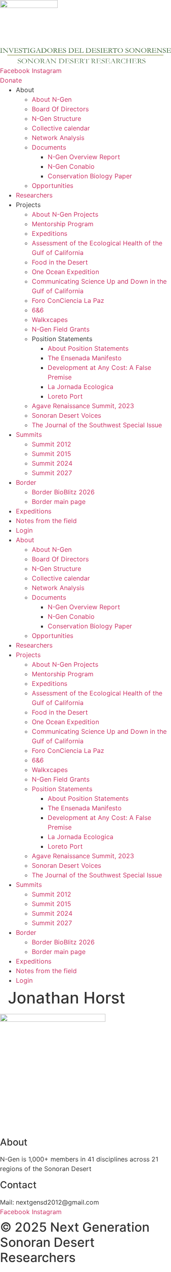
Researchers (34, 195)
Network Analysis (58, 138)
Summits (29, 434)
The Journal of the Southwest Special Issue (97, 425)
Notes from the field (46, 521)
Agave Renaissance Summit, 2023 (83, 406)
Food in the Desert (60, 262)
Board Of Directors (60, 109)
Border (26, 482)
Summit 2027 (52, 473)
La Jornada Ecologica (80, 387)
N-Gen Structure (56, 118)
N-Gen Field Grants (60, 329)
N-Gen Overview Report (84, 157)
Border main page (59, 502)
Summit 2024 (52, 463)
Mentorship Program (62, 224)
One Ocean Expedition (65, 272)
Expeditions (49, 233)
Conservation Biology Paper (90, 176)
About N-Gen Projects (65, 214)
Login (24, 530)
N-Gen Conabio (71, 166)
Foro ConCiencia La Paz (68, 300)
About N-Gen (52, 99)
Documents (49, 147)
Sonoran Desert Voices (66, 415)
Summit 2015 (51, 454)
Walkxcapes (50, 320)
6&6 (38, 310)
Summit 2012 (51, 444)
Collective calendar (61, 128)
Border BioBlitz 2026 (63, 492)
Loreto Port (65, 396)
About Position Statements (88, 348)
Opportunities (52, 186)
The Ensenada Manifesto (85, 358)
